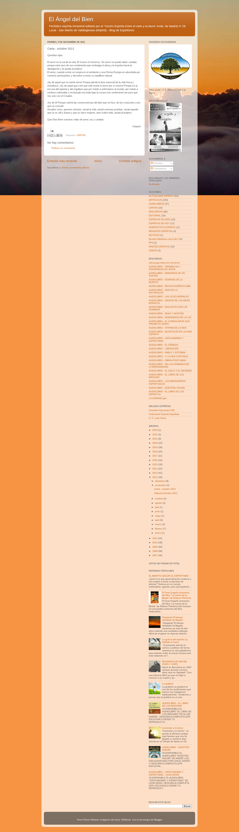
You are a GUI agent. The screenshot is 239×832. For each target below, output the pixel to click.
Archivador (154, 184)
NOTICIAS (154, 235)
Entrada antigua (130, 161)
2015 (155, 464)
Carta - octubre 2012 (165, 489)
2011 (155, 538)
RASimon (126, 819)
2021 (155, 439)
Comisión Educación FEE (162, 410)
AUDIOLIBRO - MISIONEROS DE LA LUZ (170, 317)
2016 (155, 460)
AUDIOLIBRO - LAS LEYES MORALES (169, 296)
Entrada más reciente (62, 161)
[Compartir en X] (55, 135)
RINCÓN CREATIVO (159, 246)
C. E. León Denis (157, 418)
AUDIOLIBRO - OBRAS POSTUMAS (167, 360)
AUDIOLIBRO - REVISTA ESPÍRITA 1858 (170, 286)
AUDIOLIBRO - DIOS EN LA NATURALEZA (163, 291)
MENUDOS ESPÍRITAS (161, 231)
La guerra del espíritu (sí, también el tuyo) (175, 640)
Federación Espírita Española (164, 414)
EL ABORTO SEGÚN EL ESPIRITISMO (169, 576)
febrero (159, 529)
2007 (155, 555)
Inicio (98, 161)
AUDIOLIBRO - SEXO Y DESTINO (166, 313)
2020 (155, 443)
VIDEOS (153, 250)
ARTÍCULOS (155, 200)
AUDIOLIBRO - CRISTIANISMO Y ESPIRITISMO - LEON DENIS (166, 773)
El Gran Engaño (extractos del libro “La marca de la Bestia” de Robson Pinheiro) (176, 595)
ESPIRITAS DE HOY (159, 223)
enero (158, 533)
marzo (158, 524)
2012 (155, 477)
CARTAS (81, 135)
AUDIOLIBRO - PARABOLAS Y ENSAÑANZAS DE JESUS (164, 268)
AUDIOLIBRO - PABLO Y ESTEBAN (167, 352)
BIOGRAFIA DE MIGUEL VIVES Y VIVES (174, 662)
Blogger (158, 819)
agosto (159, 503)
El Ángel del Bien (71, 19)
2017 (155, 456)
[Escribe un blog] (51, 135)
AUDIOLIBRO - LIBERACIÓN (164, 348)
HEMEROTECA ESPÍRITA (162, 227)
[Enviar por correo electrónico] (48, 135)
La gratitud (167, 684)
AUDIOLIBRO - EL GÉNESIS (163, 345)
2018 (155, 451)
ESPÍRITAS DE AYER (159, 219)
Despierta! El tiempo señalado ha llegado (172, 618)
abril (157, 520)
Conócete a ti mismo (172, 728)
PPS (151, 243)
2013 (155, 473)
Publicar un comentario (63, 148)
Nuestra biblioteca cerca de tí (164, 239)
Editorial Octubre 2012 (165, 493)
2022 (155, 434)
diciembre (160, 481)
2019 (155, 447)
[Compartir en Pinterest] (61, 135)
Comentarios (159, 168)
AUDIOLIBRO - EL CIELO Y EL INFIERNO (170, 371)
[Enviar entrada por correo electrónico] (52, 131)
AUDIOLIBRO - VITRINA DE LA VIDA (167, 328)
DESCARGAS (156, 211)
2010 (155, 542)
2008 (155, 551)
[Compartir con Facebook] (58, 135)
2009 (155, 547)
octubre (159, 498)
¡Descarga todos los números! (164, 263)
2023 (155, 430)
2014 (155, 468)
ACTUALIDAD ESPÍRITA (161, 196)
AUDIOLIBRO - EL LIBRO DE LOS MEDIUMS (175, 704)
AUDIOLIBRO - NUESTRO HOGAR (167, 388)
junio (157, 511)
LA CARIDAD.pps (157, 398)
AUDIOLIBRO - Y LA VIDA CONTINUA (168, 356)
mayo (158, 516)
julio (157, 507)
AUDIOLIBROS (156, 204)
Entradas (158, 163)
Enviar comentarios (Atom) (75, 167)
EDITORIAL (155, 215)
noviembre (160, 485)
